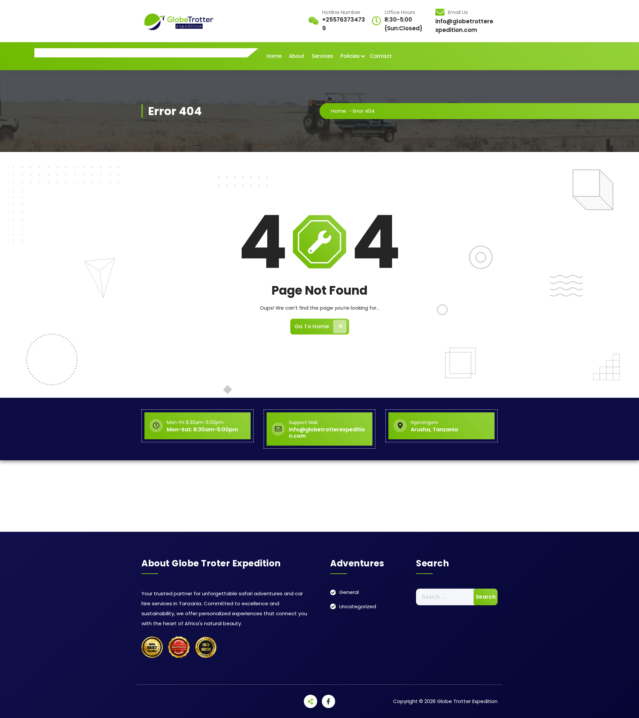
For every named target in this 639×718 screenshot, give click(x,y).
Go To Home (312, 326)
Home (274, 56)
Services (322, 56)
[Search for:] (457, 597)
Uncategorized (357, 606)
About (297, 56)
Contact (381, 56)
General (349, 592)
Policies (350, 56)
